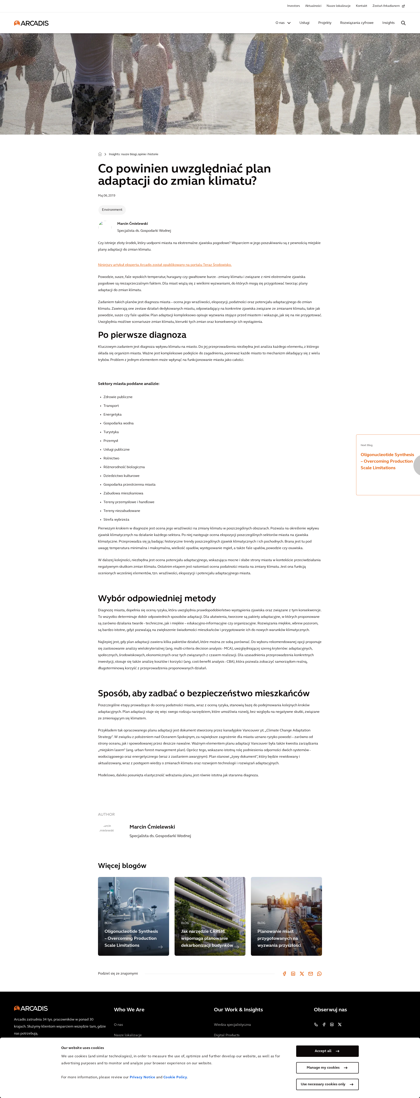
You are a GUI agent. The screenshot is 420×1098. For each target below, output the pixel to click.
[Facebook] (284, 973)
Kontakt (361, 6)
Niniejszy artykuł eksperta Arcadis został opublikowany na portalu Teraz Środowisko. (165, 265)
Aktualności (313, 6)
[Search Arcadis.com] (403, 23)
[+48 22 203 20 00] (316, 1024)
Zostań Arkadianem (386, 6)
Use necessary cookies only (323, 1084)
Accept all (323, 1051)
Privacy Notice (142, 1077)
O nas (280, 23)
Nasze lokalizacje (339, 6)
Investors (293, 6)
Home (100, 154)
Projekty (324, 23)
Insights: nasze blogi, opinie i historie (133, 154)
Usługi (304, 23)
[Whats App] (319, 973)
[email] (310, 973)
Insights (388, 23)
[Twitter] (301, 973)
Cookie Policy (175, 1077)
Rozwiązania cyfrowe (357, 23)
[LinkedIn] (293, 973)
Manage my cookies (323, 1068)
